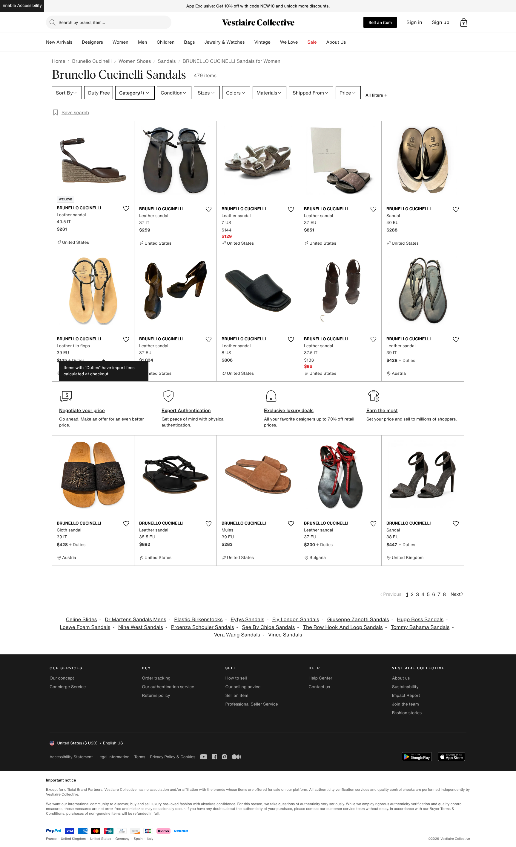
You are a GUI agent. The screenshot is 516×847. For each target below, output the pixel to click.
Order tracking (156, 678)
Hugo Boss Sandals (420, 619)
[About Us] (350, 42)
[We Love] (302, 42)
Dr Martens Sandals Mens (135, 619)
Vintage (262, 42)
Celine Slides (81, 619)
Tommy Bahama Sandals (420, 627)
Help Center (320, 678)
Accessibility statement (71, 757)
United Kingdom (73, 839)
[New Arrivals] (77, 42)
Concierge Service (68, 687)
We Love (289, 42)
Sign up (440, 22)
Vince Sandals (285, 635)
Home (58, 61)
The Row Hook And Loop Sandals (343, 627)
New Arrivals (59, 42)
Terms (139, 757)
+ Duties (76, 360)
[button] (464, 22)
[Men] (152, 42)
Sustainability (405, 687)
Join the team (405, 704)
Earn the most (382, 410)
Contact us (319, 687)
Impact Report (406, 695)
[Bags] (199, 42)
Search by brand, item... (82, 22)
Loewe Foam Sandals (85, 627)
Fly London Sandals (295, 619)
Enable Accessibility (22, 5)
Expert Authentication (186, 410)
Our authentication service (168, 687)
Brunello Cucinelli (92, 61)
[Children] (179, 42)
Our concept (62, 678)
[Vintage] (275, 42)
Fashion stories (407, 713)
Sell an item (380, 22)
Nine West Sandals (140, 627)
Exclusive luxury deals (289, 410)
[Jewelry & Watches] (249, 42)
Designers (92, 42)
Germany (122, 839)
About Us (336, 42)
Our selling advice (242, 687)
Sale (312, 42)
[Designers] (107, 42)
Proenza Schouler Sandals (202, 627)
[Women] (133, 42)
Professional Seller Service (251, 704)
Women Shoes (135, 61)
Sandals (167, 61)
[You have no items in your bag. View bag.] (464, 22)
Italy (150, 839)
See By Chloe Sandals (268, 627)
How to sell (236, 678)
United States (100, 839)
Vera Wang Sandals (237, 635)
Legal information (113, 757)
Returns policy (156, 695)
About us (401, 678)
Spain (138, 839)
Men (142, 42)
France (51, 839)
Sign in (414, 22)
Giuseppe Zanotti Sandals (358, 619)
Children (166, 42)
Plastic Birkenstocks (198, 619)
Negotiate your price (82, 410)
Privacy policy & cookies (172, 757)
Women (120, 42)
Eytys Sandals (247, 619)
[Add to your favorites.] (126, 208)
